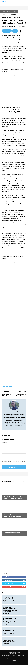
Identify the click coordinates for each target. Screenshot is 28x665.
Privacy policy (22, 658)
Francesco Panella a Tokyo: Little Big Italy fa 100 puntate (13, 515)
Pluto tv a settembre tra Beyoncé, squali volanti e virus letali (9, 641)
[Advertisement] (14, 90)
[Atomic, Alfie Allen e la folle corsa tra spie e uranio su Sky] (14, 492)
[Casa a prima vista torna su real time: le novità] (14, 527)
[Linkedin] (14, 427)
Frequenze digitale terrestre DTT (15, 652)
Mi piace (23, 577)
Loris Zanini (11, 26)
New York (9, 386)
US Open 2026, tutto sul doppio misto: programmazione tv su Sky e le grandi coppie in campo (10, 621)
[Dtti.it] (11, 3)
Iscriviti (23, 586)
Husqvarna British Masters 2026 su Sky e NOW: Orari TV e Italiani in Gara (9, 600)
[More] (20, 31)
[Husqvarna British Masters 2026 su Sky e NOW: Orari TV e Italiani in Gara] (21, 599)
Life (3, 386)
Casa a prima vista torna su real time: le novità (12, 533)
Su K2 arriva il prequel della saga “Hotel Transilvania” (20, 394)
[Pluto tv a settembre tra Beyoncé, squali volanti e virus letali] (21, 641)
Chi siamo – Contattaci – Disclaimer (10, 658)
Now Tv (6, 493)
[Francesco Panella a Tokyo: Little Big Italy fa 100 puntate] (14, 510)
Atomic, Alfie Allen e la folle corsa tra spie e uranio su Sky (13, 497)
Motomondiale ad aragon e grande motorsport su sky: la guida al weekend (10, 632)
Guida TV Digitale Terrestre (13, 654)
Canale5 (14, 11)
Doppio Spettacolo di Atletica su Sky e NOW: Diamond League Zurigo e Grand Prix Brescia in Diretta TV (10, 610)
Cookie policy (14, 660)
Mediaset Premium (18, 657)
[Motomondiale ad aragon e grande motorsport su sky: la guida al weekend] (21, 631)
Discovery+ (7, 511)
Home (2, 11)
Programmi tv (8, 11)
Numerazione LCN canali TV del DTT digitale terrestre (13, 655)
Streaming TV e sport (8, 657)
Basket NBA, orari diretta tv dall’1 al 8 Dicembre (7, 394)
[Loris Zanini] (3, 26)
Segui (24, 580)
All (18, 481)
